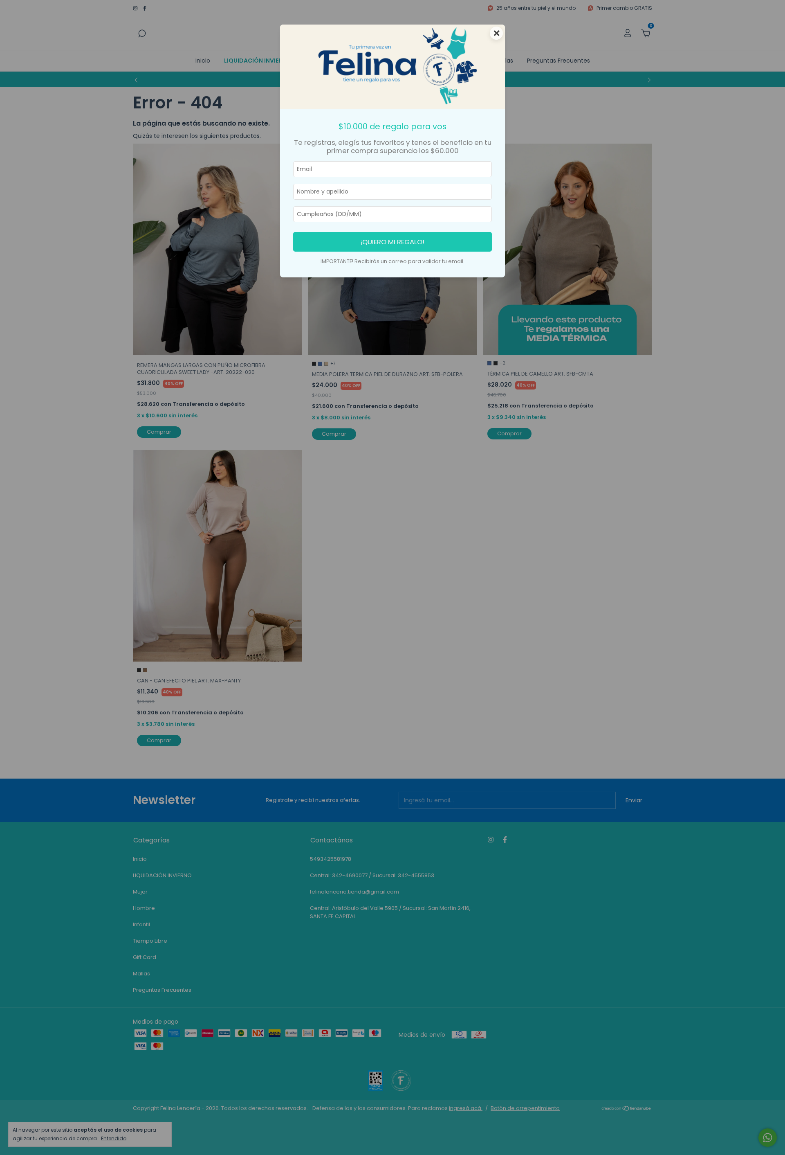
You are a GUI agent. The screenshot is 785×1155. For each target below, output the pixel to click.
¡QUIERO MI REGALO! (392, 242)
